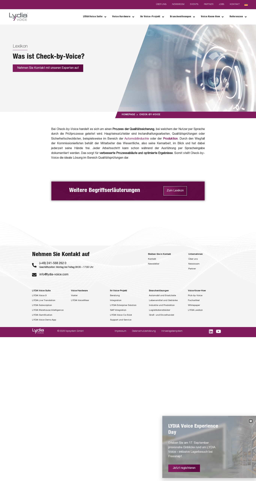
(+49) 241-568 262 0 (52, 263)
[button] (250, 421)
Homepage (128, 115)
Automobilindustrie (136, 138)
